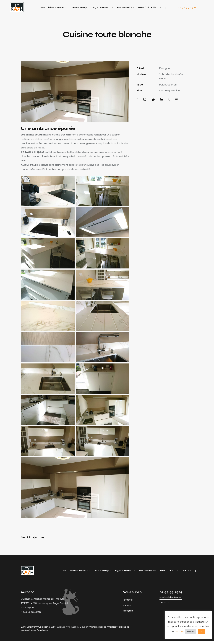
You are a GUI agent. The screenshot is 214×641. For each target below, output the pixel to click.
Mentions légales (98, 627)
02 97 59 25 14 (170, 592)
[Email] (176, 99)
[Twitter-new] (153, 99)
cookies (179, 631)
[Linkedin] (161, 99)
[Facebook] (137, 99)
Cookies (112, 627)
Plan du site (42, 630)
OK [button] (201, 631)
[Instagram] (144, 99)
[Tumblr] (169, 99)
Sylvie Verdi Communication (34, 627)
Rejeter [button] (190, 631)
